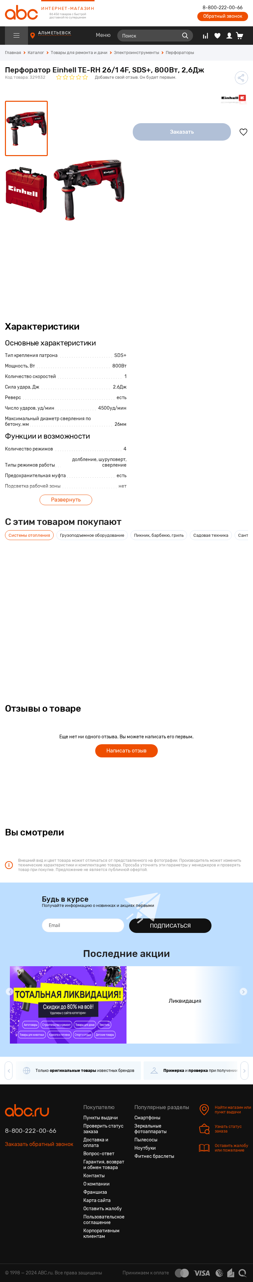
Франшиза (95, 1192)
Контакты (94, 1176)
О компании (96, 1184)
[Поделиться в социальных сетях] (241, 77)
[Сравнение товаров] (205, 35)
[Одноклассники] (22, 1175)
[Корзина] (242, 35)
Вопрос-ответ (98, 1154)
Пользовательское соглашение (104, 1219)
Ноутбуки (145, 1148)
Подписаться (170, 925)
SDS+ (120, 355)
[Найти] (185, 36)
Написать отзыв (126, 751)
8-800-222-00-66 (222, 8)
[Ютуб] (34, 1175)
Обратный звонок (222, 16)
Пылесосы (145, 1140)
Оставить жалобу (102, 1209)
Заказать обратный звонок (39, 1144)
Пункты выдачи (100, 1118)
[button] (10, 992)
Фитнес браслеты (154, 1156)
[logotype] (21, 13)
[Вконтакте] (10, 1175)
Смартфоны (147, 1118)
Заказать (182, 132)
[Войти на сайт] (229, 35)
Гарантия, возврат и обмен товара (103, 1164)
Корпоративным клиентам (101, 1233)
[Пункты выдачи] (38, 39)
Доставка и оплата (95, 1142)
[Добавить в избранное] (243, 132)
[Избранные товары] (217, 35)
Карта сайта (97, 1200)
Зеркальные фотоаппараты (150, 1128)
